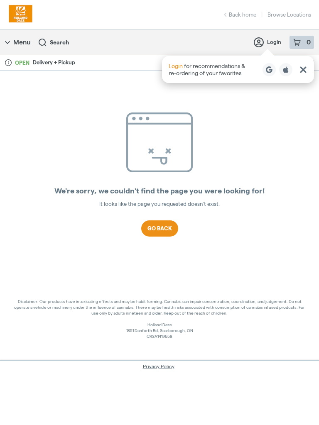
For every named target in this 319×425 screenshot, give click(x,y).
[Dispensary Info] (8, 62)
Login (274, 42)
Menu (21, 42)
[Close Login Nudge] (303, 70)
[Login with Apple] (285, 69)
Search (59, 42)
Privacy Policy (158, 366)
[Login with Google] (269, 69)
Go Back (159, 228)
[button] (238, 69)
